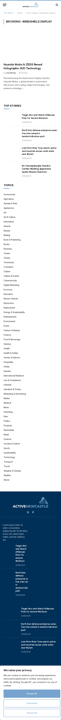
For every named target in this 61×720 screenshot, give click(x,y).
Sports (7, 448)
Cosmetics (8, 267)
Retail (6, 434)
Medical (7, 403)
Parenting (8, 412)
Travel (7, 466)
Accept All (32, 693)
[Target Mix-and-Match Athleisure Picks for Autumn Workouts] (11, 118)
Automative (9, 221)
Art (5, 212)
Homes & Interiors (12, 357)
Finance (7, 335)
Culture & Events (11, 276)
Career (7, 253)
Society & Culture (12, 443)
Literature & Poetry (12, 389)
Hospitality (8, 362)
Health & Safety (11, 353)
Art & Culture (9, 217)
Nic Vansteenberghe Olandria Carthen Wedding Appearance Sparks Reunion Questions (36, 169)
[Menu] (5, 5)
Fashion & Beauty (12, 330)
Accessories (9, 194)
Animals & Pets (10, 203)
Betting (7, 235)
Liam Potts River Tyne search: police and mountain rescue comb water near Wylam (39, 151)
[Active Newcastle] (31, 5)
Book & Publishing (12, 239)
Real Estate (9, 430)
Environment (9, 321)
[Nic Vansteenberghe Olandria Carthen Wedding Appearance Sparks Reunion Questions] (11, 169)
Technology (9, 457)
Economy (8, 289)
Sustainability (10, 452)
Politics (7, 421)
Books (7, 244)
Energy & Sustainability (14, 312)
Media (7, 398)
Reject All (32, 713)
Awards (7, 226)
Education (8, 294)
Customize (31, 703)
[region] (30, 693)
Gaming (7, 344)
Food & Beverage (12, 339)
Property (8, 425)
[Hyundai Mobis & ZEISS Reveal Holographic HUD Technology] (30, 45)
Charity (7, 258)
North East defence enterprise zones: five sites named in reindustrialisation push (39, 133)
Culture (7, 271)
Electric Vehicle (11, 298)
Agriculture (9, 199)
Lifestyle (7, 385)
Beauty (7, 230)
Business (8, 249)
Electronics (9, 303)
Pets (6, 416)
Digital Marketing (11, 285)
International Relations (14, 375)
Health (7, 348)
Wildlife (7, 475)
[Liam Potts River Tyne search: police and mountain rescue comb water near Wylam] (11, 151)
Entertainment (10, 317)
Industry (7, 371)
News (6, 407)
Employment (9, 307)
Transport (8, 462)
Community (9, 262)
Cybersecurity (10, 280)
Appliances (9, 208)
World (6, 480)
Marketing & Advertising (15, 394)
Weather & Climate (12, 471)
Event (6, 326)
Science (7, 439)
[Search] (56, 5)
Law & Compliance (12, 380)
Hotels (7, 366)
